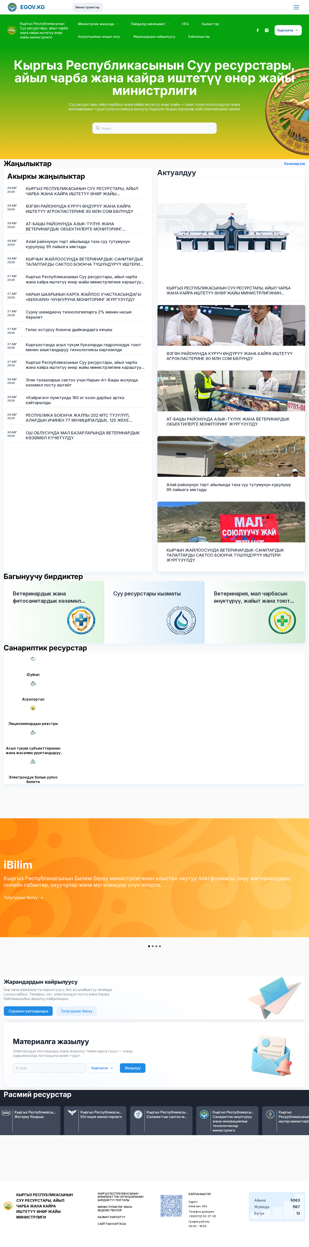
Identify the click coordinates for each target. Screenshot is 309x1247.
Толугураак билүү (21, 897)
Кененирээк (294, 163)
